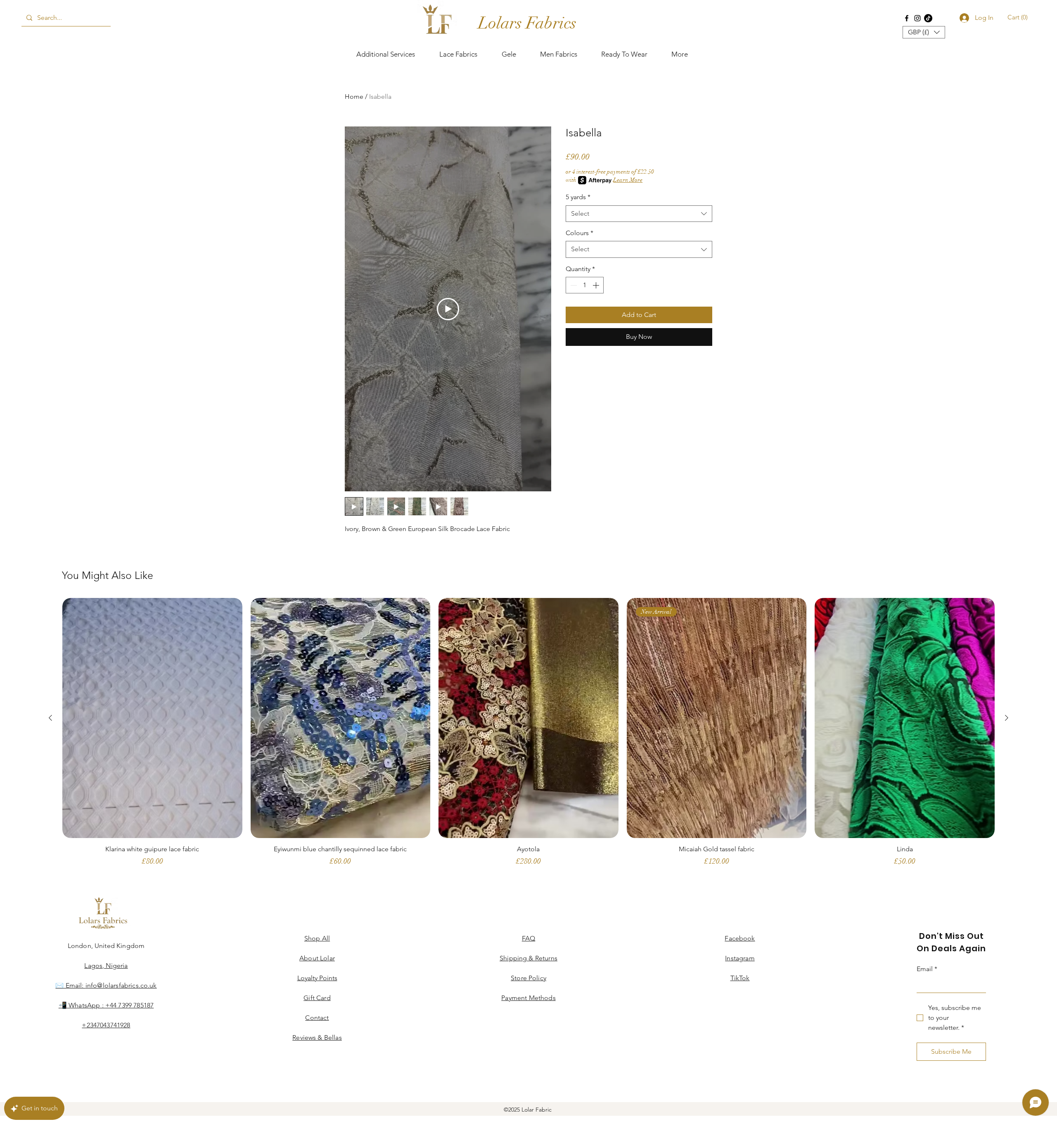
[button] (1037, 17)
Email (880, 213)
